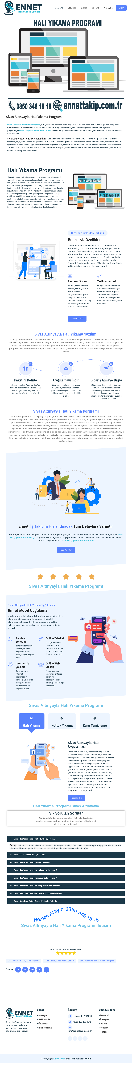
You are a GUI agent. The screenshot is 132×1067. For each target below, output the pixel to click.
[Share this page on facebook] (18, 970)
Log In (121, 8)
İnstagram (105, 1019)
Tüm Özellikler (77, 319)
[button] (66, 839)
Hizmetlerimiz (45, 1027)
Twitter (103, 1023)
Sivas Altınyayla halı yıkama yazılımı (60, 961)
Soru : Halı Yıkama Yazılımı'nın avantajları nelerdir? (35, 878)
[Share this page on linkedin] (46, 970)
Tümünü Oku (76, 798)
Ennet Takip (59, 1058)
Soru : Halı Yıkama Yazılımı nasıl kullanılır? (32, 862)
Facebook (105, 1015)
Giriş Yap (95, 8)
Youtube (104, 1027)
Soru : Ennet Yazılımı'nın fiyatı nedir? (29, 855)
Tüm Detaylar (66, 550)
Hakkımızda (44, 1019)
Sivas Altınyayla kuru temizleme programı (97, 961)
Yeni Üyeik (108, 8)
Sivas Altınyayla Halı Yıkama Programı (23, 124)
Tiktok (103, 1032)
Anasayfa (42, 1015)
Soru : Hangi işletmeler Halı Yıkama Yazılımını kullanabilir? (39, 893)
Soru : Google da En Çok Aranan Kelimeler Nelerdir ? (36, 901)
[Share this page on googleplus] (32, 970)
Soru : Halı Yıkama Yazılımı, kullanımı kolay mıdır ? (35, 870)
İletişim (84, 8)
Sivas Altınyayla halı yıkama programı (23, 961)
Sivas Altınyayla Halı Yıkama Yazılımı (35, 130)
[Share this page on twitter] (39, 970)
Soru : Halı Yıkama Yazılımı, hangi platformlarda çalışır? (37, 886)
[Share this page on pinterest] (25, 970)
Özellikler (72, 8)
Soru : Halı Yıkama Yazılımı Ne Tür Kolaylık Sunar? (35, 839)
